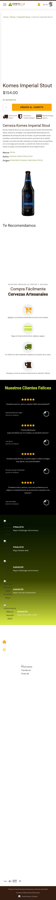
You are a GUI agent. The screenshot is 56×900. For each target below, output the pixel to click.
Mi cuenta (8, 799)
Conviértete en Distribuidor (18, 743)
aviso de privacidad (13, 815)
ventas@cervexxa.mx (19, 642)
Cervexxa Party (11, 767)
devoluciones (10, 838)
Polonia (40, 160)
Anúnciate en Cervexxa (15, 711)
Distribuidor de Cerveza (16, 727)
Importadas (32, 160)
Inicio (5, 17)
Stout (12, 17)
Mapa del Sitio (10, 698)
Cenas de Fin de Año (13, 775)
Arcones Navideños (13, 783)
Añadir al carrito (31, 107)
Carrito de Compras (13, 807)
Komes (12, 152)
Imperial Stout (24, 17)
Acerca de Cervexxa (13, 690)
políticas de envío (12, 830)
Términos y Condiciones (16, 822)
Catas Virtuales (11, 759)
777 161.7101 (12, 649)
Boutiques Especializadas (16, 735)
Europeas (23, 160)
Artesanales (14, 160)
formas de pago (11, 876)
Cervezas (13, 156)
